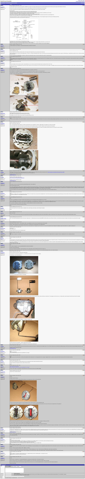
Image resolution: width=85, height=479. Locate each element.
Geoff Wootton (3, 123)
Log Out (79, 0)
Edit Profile (83, 1)
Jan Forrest (2, 45)
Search (84, 0)
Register (80, 1)
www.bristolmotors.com (13, 174)
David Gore (2, 213)
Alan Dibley (2, 208)
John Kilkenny (3, 118)
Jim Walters (2, 172)
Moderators (77, 1)
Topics (81, 0)
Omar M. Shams (3, 228)
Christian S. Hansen (3, 218)
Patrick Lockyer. (3, 113)
